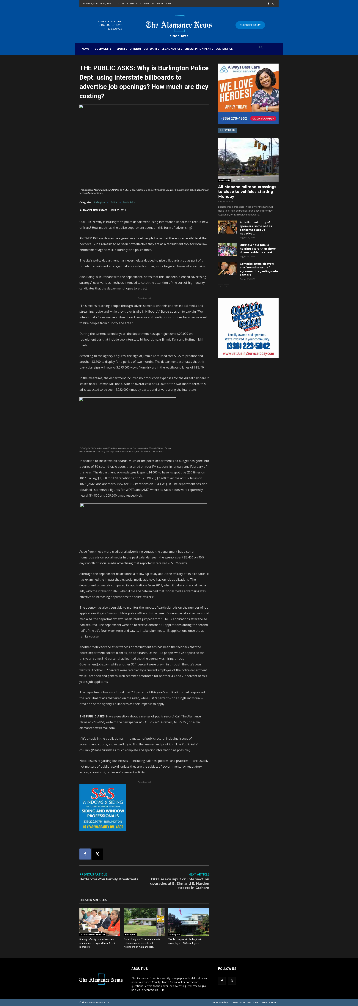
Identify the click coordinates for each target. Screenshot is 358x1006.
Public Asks (129, 202)
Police (114, 202)
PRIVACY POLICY (270, 1002)
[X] (273, 4)
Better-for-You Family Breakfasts (108, 879)
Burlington (99, 202)
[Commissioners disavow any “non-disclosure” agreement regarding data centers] (227, 268)
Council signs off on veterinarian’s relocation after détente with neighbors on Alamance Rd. (142, 943)
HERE (162, 990)
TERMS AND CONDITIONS (245, 1002)
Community (224, 180)
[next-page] (226, 286)
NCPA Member (220, 1002)
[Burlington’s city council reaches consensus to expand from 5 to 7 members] (99, 922)
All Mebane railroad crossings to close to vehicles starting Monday (247, 192)
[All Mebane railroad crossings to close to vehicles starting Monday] (248, 160)
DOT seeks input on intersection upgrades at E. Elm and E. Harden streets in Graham (179, 883)
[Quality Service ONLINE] (248, 328)
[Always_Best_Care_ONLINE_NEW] (248, 94)
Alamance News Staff (93, 210)
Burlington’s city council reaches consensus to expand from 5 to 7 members (97, 943)
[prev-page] (220, 286)
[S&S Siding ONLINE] (144, 807)
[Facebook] (268, 4)
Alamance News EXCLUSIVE (93, 934)
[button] (260, 47)
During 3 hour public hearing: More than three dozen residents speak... (258, 248)
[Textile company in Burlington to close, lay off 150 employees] (188, 922)
